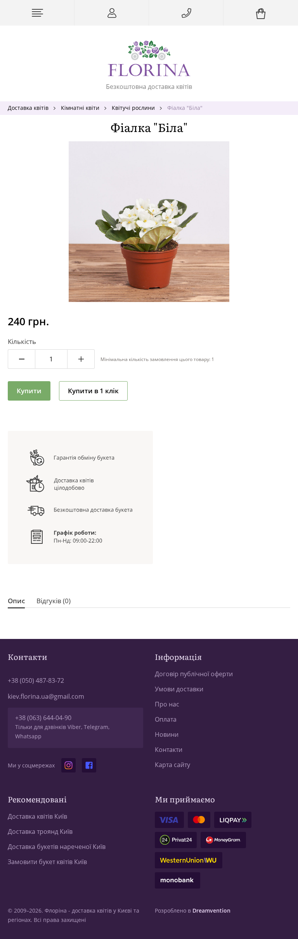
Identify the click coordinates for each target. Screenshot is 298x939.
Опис (16, 601)
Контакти (168, 749)
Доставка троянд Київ (40, 831)
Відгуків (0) (53, 601)
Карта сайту (172, 764)
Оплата (166, 719)
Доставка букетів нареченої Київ (57, 846)
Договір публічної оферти (194, 674)
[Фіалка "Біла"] (149, 221)
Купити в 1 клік (93, 390)
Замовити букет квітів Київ (47, 861)
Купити (29, 390)
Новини (166, 734)
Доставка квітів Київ (37, 816)
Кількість (22, 341)
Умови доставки (179, 689)
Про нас (167, 704)
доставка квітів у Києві (102, 910)
